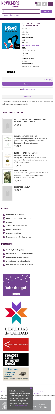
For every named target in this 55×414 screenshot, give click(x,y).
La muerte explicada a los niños (17, 257)
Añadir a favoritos (28, 89)
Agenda (9, 222)
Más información (21, 406)
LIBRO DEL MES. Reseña (15, 215)
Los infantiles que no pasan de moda (19, 265)
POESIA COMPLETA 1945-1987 (25, 136)
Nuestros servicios (13, 233)
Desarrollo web (34, 393)
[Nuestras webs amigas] (16, 344)
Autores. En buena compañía (16, 226)
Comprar (27, 84)
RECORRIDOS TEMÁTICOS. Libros (18, 218)
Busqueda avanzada (11, 15)
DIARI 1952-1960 (20, 170)
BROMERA (25, 35)
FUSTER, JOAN (26, 28)
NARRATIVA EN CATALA (30, 45)
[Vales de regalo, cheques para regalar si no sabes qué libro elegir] (16, 285)
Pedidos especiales (13, 229)
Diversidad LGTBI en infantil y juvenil (19, 254)
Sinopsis (27, 97)
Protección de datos (46, 392)
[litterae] (16, 374)
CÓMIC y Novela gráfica (15, 250)
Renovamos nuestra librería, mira (18, 237)
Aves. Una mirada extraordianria (18, 261)
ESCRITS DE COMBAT (22, 187)
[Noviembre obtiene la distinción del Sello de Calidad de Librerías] (16, 317)
